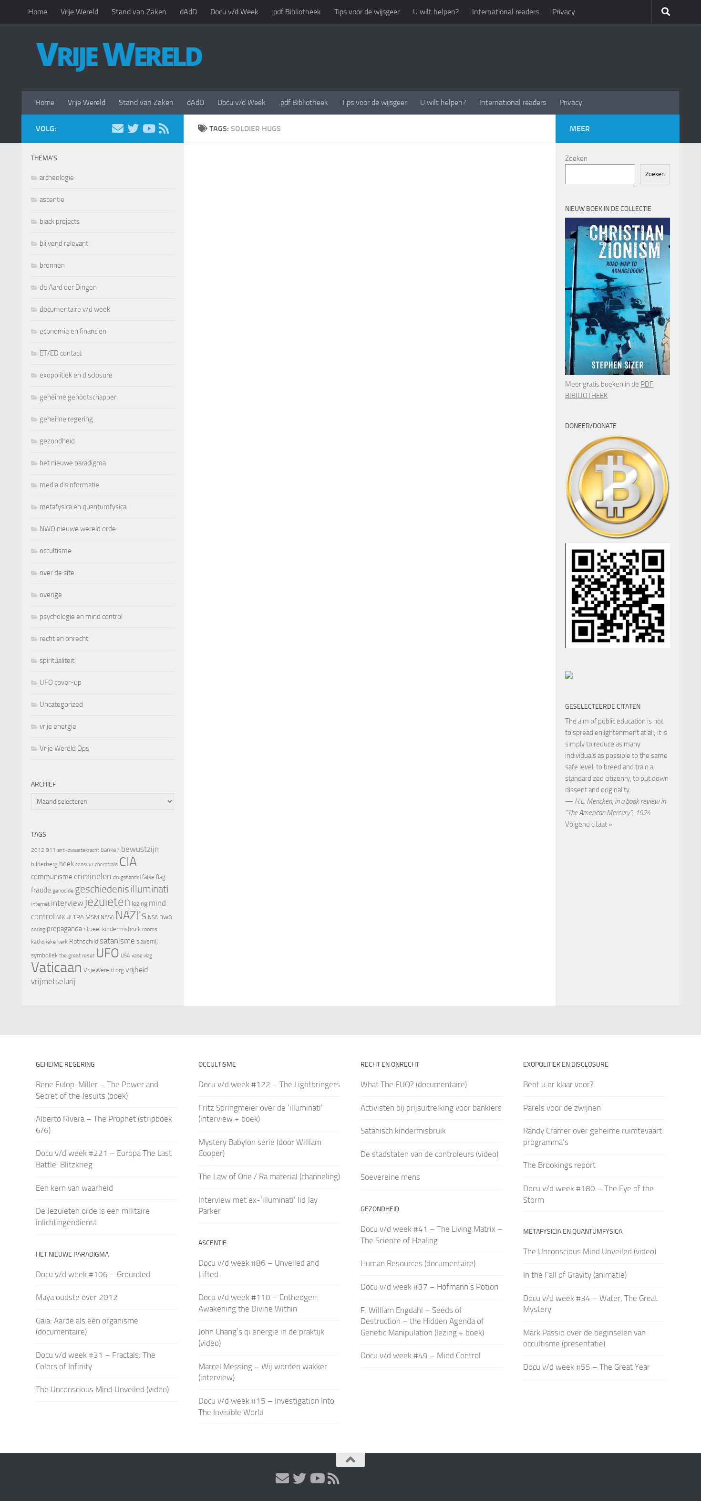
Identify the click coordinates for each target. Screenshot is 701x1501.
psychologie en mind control (81, 616)
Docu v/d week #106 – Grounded (93, 1274)
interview (67, 903)
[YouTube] (148, 128)
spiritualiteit (57, 660)
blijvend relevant (64, 243)
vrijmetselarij (53, 981)
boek (66, 864)
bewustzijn (140, 849)
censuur (84, 864)
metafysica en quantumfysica (83, 507)
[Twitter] (133, 128)
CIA (128, 862)
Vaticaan (56, 967)
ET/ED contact (61, 353)
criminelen (93, 876)
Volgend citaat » (588, 824)
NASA (107, 917)
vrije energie (58, 726)
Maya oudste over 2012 (77, 1297)
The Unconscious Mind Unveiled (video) (102, 1389)
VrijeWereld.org (103, 970)
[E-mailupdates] (118, 128)
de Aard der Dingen (68, 287)
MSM (92, 917)
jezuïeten (107, 902)
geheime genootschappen (79, 397)
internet (40, 904)
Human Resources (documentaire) (418, 1263)
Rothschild (83, 941)
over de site (57, 572)
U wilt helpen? (436, 11)
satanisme (117, 940)
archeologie (57, 177)
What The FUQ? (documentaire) (414, 1084)
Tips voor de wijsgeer (367, 11)
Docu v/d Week (234, 11)
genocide (62, 890)
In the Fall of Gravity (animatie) (575, 1275)
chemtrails (106, 864)
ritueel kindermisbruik (112, 929)
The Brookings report (559, 1165)
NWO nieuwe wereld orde (78, 529)
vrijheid (136, 969)
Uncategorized (61, 704)
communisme (51, 876)
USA (125, 956)
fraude (41, 889)
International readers (505, 11)
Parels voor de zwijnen (562, 1108)
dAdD (188, 11)
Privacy (563, 11)
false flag (153, 877)
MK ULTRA (70, 917)
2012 (37, 850)
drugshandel (127, 877)
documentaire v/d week (75, 309)
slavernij (147, 941)
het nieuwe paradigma (73, 463)
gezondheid (57, 441)
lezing (139, 904)
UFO (107, 953)
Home (37, 11)
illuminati (149, 889)
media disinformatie (69, 485)
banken (110, 849)
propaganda (64, 928)
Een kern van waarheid (74, 1188)
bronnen (52, 265)
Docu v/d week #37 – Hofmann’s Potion (429, 1286)
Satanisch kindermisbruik (403, 1130)
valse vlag (142, 955)
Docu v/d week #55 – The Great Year (586, 1367)
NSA (153, 917)
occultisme (56, 550)
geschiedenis (102, 889)
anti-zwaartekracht (78, 850)
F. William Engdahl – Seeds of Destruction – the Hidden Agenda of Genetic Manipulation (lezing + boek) (422, 1321)
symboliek (44, 955)
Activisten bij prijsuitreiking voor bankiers (431, 1108)
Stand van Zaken (139, 11)
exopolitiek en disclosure (76, 375)
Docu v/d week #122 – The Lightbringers (269, 1084)
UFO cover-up (61, 682)
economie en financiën (73, 331)
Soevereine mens (390, 1177)
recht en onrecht (64, 638)
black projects (60, 221)
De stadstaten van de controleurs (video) (429, 1154)
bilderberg (44, 864)
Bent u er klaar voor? (558, 1084)
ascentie (52, 199)
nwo (165, 917)
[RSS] (163, 128)
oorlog (38, 929)
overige (51, 594)
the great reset (76, 955)
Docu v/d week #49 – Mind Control (421, 1355)
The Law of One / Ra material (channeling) (269, 1176)
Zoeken (576, 158)
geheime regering (66, 419)
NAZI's (130, 915)
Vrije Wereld (79, 11)
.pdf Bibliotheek (296, 11)
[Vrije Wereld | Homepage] (119, 57)
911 (51, 850)
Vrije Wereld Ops (64, 748)
